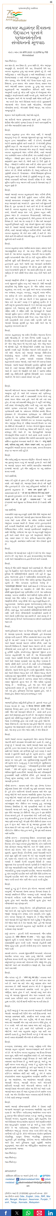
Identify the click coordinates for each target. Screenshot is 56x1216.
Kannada (23, 1202)
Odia (22, 1196)
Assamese (34, 1199)
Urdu (37, 1196)
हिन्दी (43, 1196)
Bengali (14, 1199)
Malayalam (34, 1202)
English (30, 1196)
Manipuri (23, 1199)
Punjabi (44, 1199)
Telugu (14, 1202)
